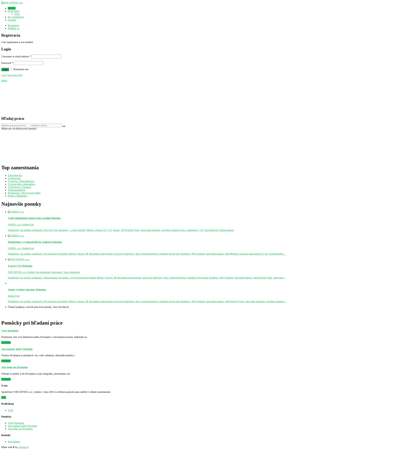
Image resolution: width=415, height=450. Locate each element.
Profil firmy (14, 11)
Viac (3, 397)
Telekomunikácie (16, 190)
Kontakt (12, 20)
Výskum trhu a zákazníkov (21, 184)
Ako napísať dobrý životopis (22, 425)
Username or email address (16, 56)
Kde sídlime (14, 441)
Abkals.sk (23, 447)
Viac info (6, 342)
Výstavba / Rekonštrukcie (21, 181)
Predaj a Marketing (17, 195)
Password (7, 63)
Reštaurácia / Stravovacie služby (24, 193)
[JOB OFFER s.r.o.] (12, 2)
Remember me (20, 69)
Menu (4, 80)
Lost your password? (12, 75)
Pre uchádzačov (16, 17)
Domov (12, 8)
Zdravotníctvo (15, 175)
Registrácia (13, 25)
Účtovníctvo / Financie (19, 187)
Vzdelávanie (14, 178)
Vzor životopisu (16, 423)
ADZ (17, 14)
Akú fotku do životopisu (20, 428)
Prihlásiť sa (13, 28)
